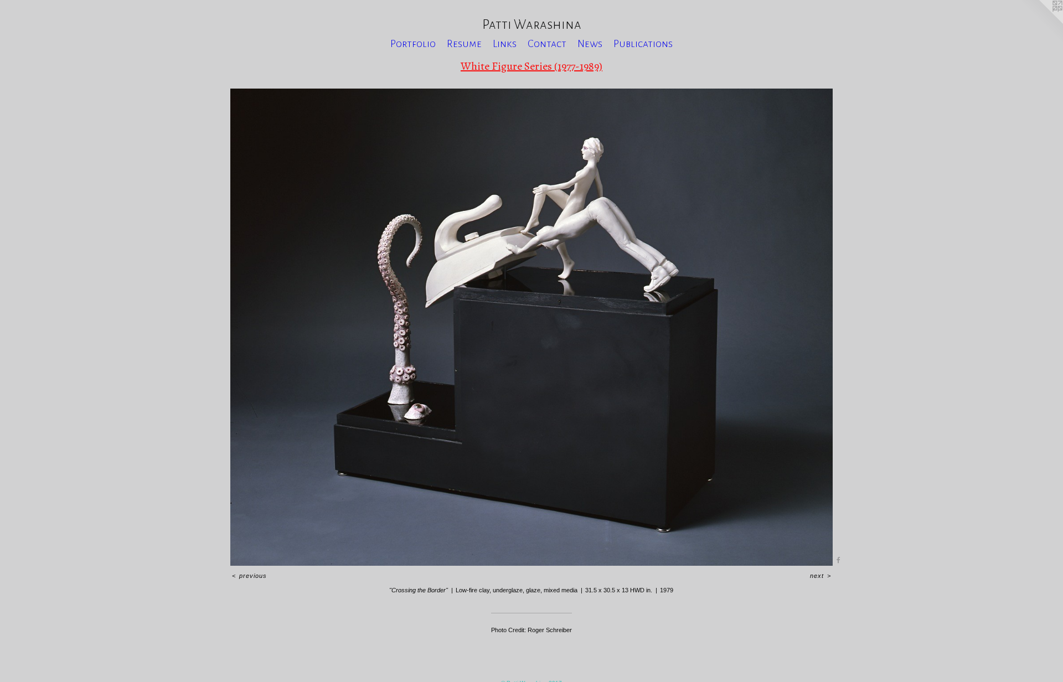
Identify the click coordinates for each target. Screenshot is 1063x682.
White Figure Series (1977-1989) (531, 66)
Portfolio (413, 43)
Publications (643, 43)
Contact (547, 43)
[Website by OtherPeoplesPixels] (1041, 22)
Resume (464, 43)
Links (505, 43)
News (589, 43)
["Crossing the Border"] (531, 327)
